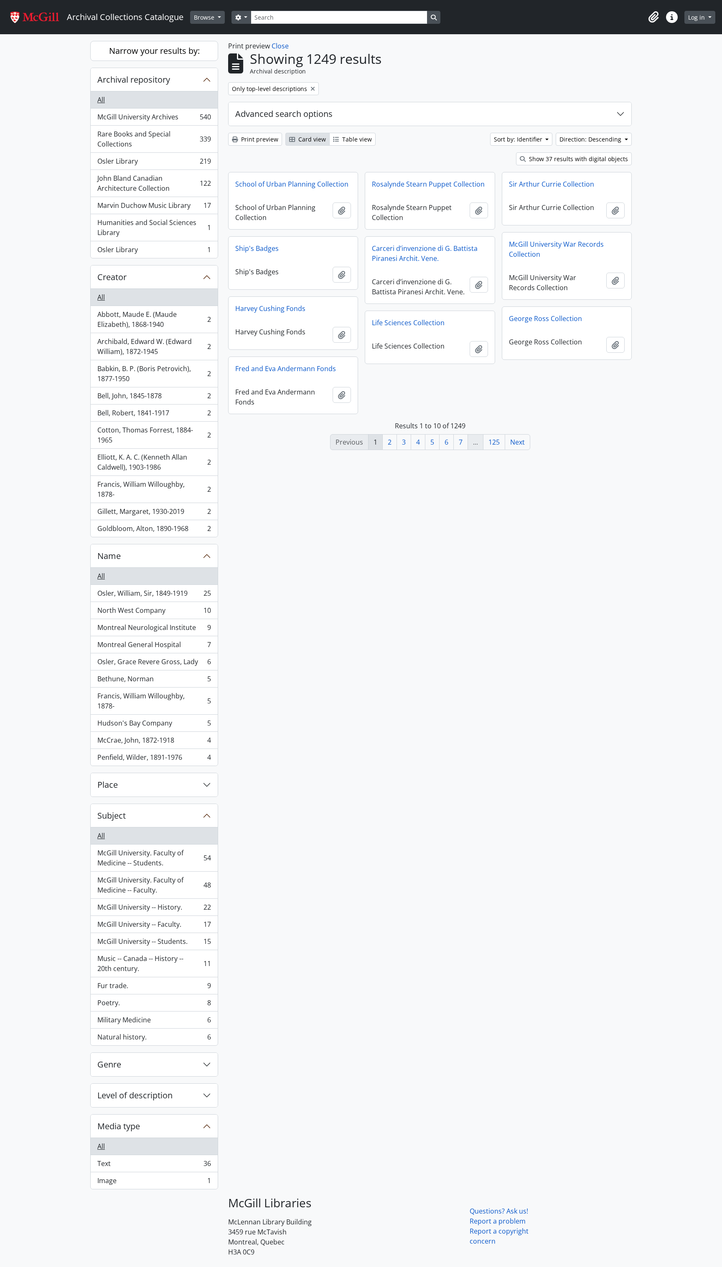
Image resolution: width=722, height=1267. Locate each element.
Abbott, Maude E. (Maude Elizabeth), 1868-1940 (154, 319)
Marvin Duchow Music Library (154, 207)
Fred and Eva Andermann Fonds (285, 368)
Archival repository (133, 79)
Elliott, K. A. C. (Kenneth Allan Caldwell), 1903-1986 (154, 462)
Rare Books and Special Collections (154, 139)
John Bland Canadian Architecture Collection (154, 183)
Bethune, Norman (154, 681)
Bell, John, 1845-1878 (154, 398)
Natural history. (154, 1038)
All (101, 99)
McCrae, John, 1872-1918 (154, 742)
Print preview (258, 139)
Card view (311, 139)
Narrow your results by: (154, 50)
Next (517, 442)
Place (107, 784)
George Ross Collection (545, 318)
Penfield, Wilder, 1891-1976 (154, 759)
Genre (109, 1064)
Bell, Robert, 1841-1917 (154, 415)
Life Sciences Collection (408, 322)
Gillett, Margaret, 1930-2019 (154, 513)
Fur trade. (154, 987)
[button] (653, 17)
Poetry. (154, 1005)
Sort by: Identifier (519, 139)
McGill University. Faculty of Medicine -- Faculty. (154, 885)
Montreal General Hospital (154, 646)
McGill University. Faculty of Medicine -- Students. (154, 857)
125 (494, 442)
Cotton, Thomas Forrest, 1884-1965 (154, 435)
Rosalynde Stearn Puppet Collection (428, 184)
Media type (118, 1126)
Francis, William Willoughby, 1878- (154, 489)
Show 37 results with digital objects (577, 159)
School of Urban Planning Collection (291, 184)
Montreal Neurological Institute (154, 629)
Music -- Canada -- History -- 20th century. (154, 963)
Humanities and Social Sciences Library (154, 227)
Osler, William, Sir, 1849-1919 (154, 595)
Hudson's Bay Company (154, 725)
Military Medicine (154, 1022)
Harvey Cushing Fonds (270, 308)
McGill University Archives (154, 119)
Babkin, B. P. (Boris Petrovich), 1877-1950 (154, 373)
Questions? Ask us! (499, 1211)
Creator (112, 277)
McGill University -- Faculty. (154, 926)
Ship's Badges (257, 248)
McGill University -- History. (154, 909)
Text (154, 1165)
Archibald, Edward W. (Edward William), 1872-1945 (154, 346)
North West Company (154, 612)
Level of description (135, 1095)
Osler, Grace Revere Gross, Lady (154, 663)
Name (109, 555)
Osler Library (154, 163)
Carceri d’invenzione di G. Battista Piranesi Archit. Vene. (425, 253)
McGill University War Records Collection (556, 249)
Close (280, 46)
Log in (697, 17)
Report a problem (498, 1221)
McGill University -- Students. (154, 943)
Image (154, 1182)
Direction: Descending (591, 139)
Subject (111, 815)
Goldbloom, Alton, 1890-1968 (154, 530)
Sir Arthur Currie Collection (551, 184)
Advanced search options (284, 113)
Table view (356, 139)
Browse (205, 17)
